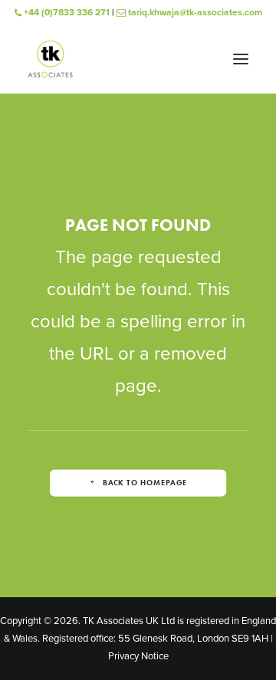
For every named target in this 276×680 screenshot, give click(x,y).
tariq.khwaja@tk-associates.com (194, 12)
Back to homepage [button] (145, 483)
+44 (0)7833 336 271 (65, 12)
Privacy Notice (138, 656)
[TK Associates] (50, 59)
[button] (240, 59)
